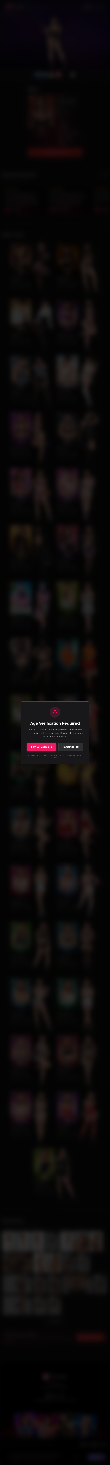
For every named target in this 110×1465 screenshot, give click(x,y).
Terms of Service (68, 755)
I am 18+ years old (41, 746)
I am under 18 (71, 746)
